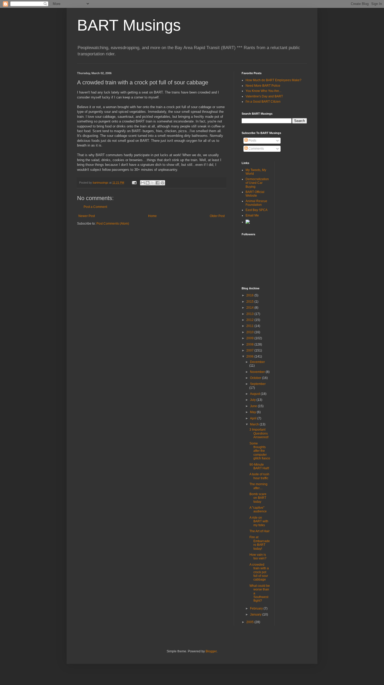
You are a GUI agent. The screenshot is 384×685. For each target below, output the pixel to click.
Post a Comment (95, 207)
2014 (250, 307)
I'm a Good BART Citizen (263, 101)
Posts (252, 140)
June (254, 406)
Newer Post (86, 216)
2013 (250, 314)
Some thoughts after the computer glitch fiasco (259, 451)
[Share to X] (152, 182)
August (255, 394)
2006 (250, 356)
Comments (256, 148)
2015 (250, 301)
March (255, 424)
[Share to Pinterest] (162, 182)
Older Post (217, 216)
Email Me (252, 215)
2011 (250, 326)
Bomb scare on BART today (257, 497)
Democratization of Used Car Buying (257, 183)
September (258, 384)
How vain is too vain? (257, 556)
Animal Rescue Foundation (256, 203)
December (257, 362)
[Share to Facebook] (157, 182)
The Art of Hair (259, 531)
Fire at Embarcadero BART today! (259, 542)
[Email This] (142, 182)
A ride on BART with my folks (258, 521)
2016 (250, 295)
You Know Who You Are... (263, 91)
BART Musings (129, 25)
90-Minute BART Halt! (259, 466)
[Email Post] (134, 182)
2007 (250, 350)
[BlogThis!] (147, 182)
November (258, 372)
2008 (250, 344)
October (256, 378)
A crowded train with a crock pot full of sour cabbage (259, 572)
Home (152, 216)
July (253, 400)
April (253, 418)
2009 (250, 338)
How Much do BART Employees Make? (273, 80)
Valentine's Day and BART (264, 96)
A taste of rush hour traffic (259, 476)
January (256, 614)
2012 (250, 320)
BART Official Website (255, 193)
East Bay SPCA (256, 210)
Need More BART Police (263, 85)
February (257, 608)
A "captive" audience (258, 509)
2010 (250, 332)
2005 (250, 622)
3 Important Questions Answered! (259, 433)
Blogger (211, 651)
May (253, 412)
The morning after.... (258, 486)
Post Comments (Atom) (112, 223)
